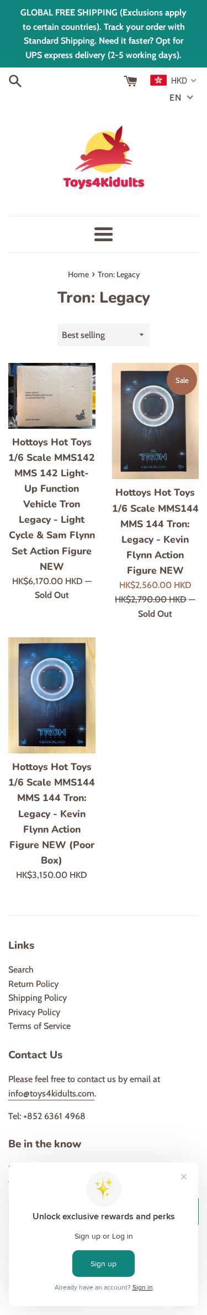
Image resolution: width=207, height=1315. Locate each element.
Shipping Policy (37, 997)
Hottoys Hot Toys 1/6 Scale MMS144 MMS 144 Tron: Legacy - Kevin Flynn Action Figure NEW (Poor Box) (51, 813)
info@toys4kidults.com (51, 1093)
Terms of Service (39, 1026)
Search (21, 969)
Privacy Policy (34, 1012)
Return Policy (33, 984)
